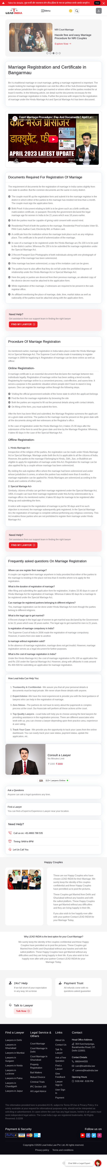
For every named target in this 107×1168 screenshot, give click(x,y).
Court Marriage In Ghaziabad (38, 1058)
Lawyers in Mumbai (15, 1053)
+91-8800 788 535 (28, 833)
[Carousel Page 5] (60, 53)
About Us (60, 1040)
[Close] (103, 3)
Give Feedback (60, 1075)
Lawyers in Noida (14, 1065)
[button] (77, 11)
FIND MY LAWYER (21, 324)
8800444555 (81, 1061)
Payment (59, 1097)
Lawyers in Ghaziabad (10, 1046)
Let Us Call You (20, 849)
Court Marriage (37, 1043)
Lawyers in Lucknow (10, 1072)
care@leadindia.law (85, 1066)
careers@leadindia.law (86, 1070)
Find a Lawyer (15, 807)
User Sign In (60, 1091)
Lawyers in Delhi (13, 1040)
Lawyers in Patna (13, 1078)
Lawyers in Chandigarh (11, 1085)
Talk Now (21, 1011)
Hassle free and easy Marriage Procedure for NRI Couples (73, 37)
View (97, 3)
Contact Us (60, 1045)
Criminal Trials (37, 1082)
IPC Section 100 (38, 1086)
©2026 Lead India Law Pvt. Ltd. (49, 1145)
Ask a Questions (16, 790)
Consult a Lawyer (59, 755)
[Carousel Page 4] (57, 53)
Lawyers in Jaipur (14, 1091)
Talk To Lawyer (59, 1051)
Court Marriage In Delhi (38, 1050)
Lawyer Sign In (59, 1083)
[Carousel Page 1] (47, 53)
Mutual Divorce (37, 1077)
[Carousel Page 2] (50, 53)
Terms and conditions (62, 1150)
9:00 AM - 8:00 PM (84, 1081)
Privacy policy (42, 1150)
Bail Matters (36, 1072)
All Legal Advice (38, 1091)
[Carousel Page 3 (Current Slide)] (53, 53)
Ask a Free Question (60, 1059)
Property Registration (36, 1066)
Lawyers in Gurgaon (10, 1059)
